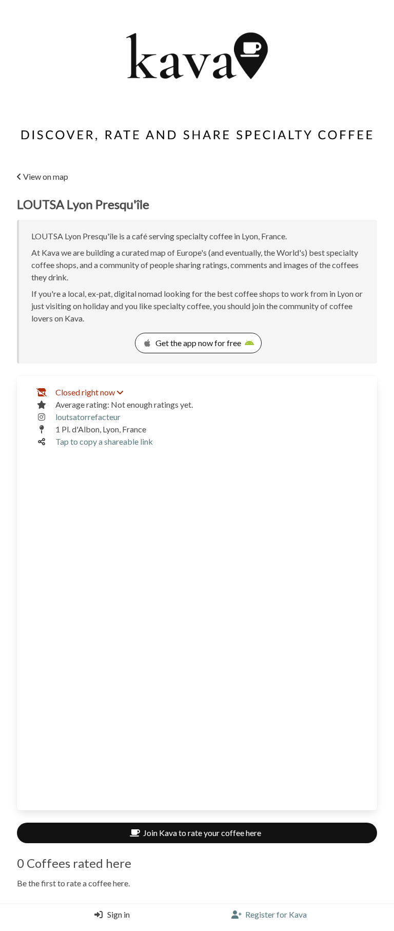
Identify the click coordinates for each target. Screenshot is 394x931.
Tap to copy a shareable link (104, 441)
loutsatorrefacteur (88, 417)
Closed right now (85, 392)
